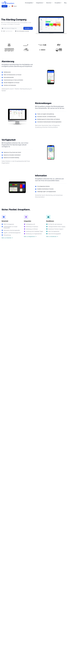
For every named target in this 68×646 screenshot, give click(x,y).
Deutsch (15, 6)
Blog (65, 2)
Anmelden (27, 28)
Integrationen (39, 2)
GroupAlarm (58, 2)
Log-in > (4, 6)
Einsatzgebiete (29, 2)
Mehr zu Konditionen (51, 236)
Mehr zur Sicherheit (6, 237)
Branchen (48, 2)
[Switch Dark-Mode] (9, 6)
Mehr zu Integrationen (29, 236)
